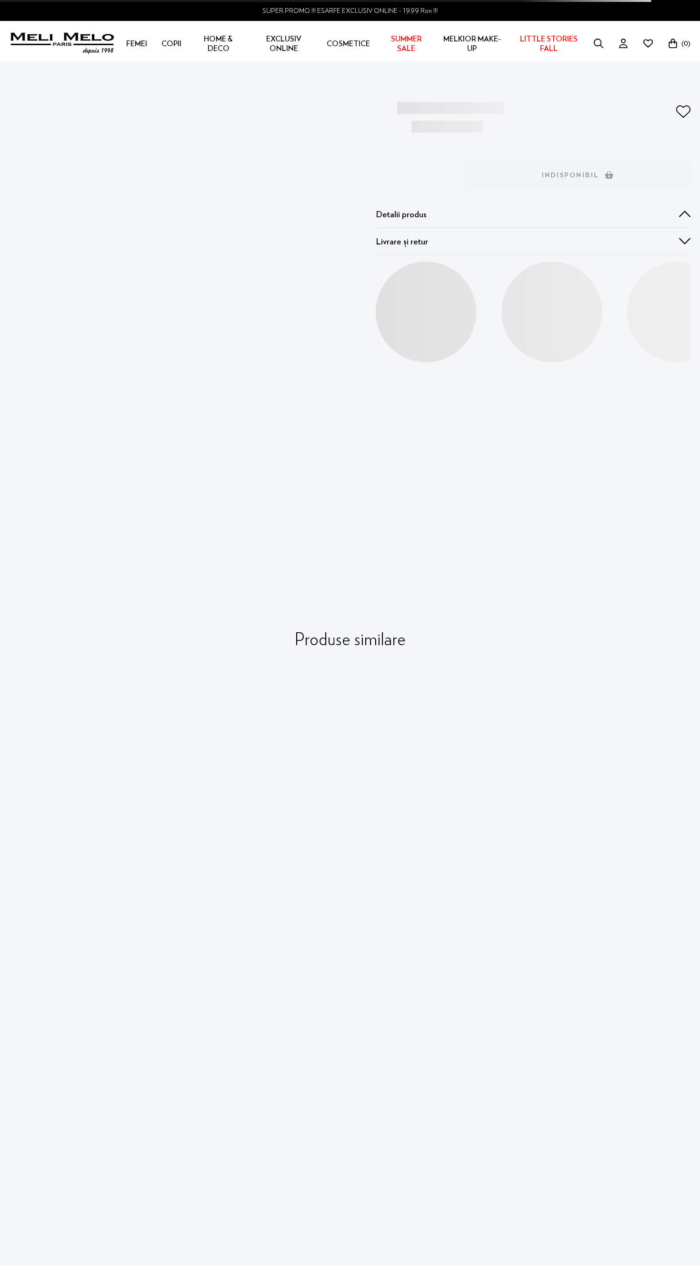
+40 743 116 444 (50, 1081)
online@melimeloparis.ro (62, 1096)
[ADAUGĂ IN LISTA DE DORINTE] (683, 111)
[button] (533, 214)
